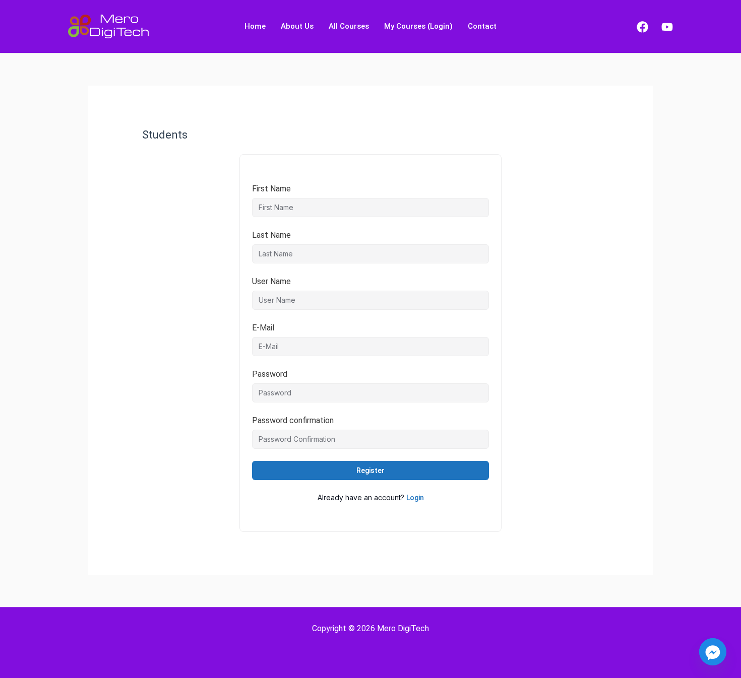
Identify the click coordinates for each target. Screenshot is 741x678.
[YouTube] (667, 27)
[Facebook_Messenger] (712, 651)
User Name (271, 281)
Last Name (271, 235)
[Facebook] (642, 27)
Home (255, 26)
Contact (482, 26)
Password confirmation (293, 420)
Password (269, 374)
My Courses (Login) (418, 26)
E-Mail (263, 327)
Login (415, 498)
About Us (297, 26)
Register (370, 470)
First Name (271, 188)
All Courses (349, 26)
